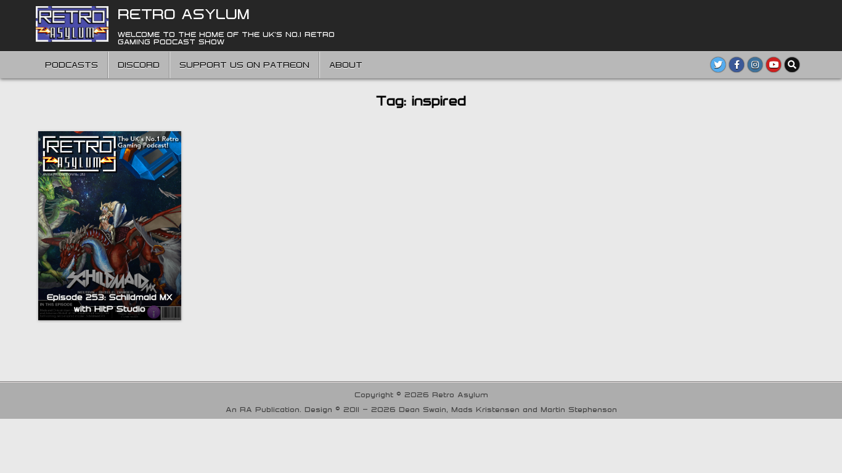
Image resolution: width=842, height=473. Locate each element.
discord (139, 65)
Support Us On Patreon (244, 65)
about (345, 65)
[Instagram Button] (755, 64)
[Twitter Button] (718, 64)
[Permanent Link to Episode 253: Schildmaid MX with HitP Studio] (109, 225)
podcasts (71, 65)
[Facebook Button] (736, 64)
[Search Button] (792, 64)
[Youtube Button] (773, 64)
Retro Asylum (184, 13)
